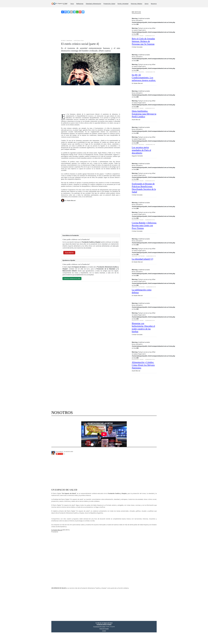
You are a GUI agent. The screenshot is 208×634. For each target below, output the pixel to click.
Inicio (72, 4)
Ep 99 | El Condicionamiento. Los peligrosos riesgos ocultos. (144, 78)
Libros (146, 4)
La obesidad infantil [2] (142, 259)
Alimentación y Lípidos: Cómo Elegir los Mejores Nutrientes (143, 365)
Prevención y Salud (109, 4)
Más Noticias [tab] (136, 12)
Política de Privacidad (104, 628)
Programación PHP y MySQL (99, 626)
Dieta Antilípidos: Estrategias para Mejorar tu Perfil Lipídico (144, 114)
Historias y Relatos (136, 4)
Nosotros (154, 4)
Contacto (104, 630)
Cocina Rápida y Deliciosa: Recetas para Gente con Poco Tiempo (144, 225)
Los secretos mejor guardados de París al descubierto (141, 150)
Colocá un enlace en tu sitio (72, 278)
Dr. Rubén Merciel (56, 530)
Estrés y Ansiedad (123, 4)
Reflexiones (79, 4)
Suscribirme (69, 253)
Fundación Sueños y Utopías (104, 624)
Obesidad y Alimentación (93, 4)
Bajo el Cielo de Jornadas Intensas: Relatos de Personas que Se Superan (143, 41)
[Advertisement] (90, 26)
